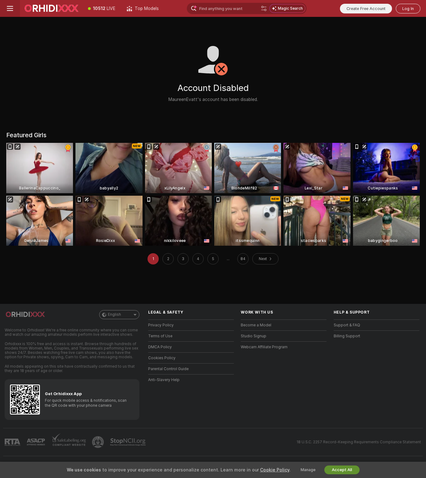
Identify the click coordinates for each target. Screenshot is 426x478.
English (114, 314)
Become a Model (256, 325)
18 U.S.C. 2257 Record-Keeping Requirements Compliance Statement (359, 442)
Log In (408, 8)
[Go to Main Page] (51, 8)
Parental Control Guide (168, 369)
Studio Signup (253, 336)
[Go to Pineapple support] (98, 442)
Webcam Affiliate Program (264, 347)
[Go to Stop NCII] (128, 442)
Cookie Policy (274, 469)
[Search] (263, 8)
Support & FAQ (347, 325)
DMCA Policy (160, 347)
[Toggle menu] (10, 8)
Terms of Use (160, 336)
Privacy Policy (161, 325)
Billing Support (347, 336)
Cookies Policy (162, 358)
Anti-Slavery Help (164, 380)
